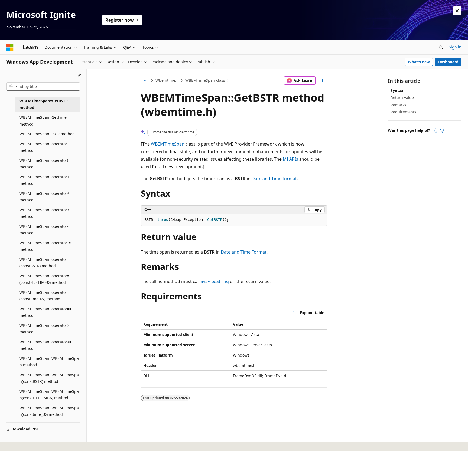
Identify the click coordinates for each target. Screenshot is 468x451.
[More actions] (322, 80)
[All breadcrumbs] (145, 80)
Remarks (398, 104)
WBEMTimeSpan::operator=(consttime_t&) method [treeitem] (44, 296)
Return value (402, 97)
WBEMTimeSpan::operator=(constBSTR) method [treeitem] (44, 263)
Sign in (455, 47)
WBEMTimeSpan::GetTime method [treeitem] (43, 121)
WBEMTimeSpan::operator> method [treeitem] (44, 329)
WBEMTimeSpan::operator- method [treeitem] (44, 147)
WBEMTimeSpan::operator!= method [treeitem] (45, 164)
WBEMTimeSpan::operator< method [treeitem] (44, 213)
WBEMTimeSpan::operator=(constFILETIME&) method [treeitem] (44, 279)
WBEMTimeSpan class (205, 80)
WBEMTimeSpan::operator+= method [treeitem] (46, 197)
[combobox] (43, 86)
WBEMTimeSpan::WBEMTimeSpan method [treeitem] (49, 362)
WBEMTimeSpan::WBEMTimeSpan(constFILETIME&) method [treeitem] (49, 395)
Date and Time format (274, 179)
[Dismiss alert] (457, 10)
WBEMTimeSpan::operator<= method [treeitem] (46, 230)
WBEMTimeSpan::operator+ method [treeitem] (44, 180)
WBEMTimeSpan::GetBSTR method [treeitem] (44, 104)
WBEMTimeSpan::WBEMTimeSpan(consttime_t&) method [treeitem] (49, 411)
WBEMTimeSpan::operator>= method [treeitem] (46, 345)
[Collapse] (79, 75)
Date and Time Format (243, 252)
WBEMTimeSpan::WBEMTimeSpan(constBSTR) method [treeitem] (49, 378)
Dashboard (448, 61)
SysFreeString (215, 281)
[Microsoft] (10, 47)
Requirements (403, 111)
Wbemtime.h (167, 80)
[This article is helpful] (435, 130)
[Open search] (441, 47)
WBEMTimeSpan (167, 144)
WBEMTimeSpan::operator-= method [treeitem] (45, 246)
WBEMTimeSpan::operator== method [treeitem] (46, 312)
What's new (419, 61)
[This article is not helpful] (442, 130)
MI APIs (290, 159)
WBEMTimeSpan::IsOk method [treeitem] (47, 133)
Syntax (397, 90)
